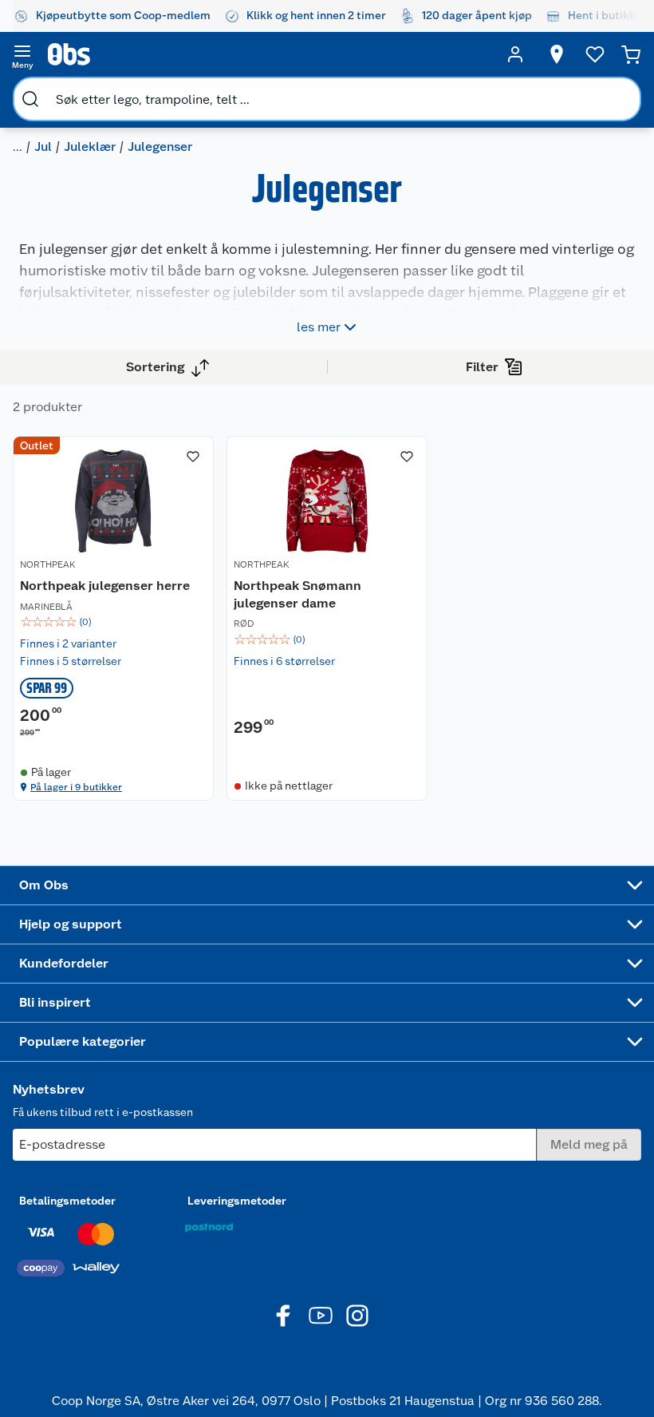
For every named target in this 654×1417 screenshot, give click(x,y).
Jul (43, 146)
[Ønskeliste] (595, 54)
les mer (319, 326)
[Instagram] (357, 1316)
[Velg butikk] (557, 54)
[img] (113, 621)
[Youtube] (321, 1316)
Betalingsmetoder (67, 1200)
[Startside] (269, 54)
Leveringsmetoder (236, 1200)
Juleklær (90, 146)
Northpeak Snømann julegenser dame (297, 594)
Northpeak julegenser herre (105, 585)
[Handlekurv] (631, 54)
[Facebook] (284, 1316)
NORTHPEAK (48, 564)
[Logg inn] (515, 54)
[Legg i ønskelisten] (193, 456)
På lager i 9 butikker (76, 787)
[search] (30, 99)
